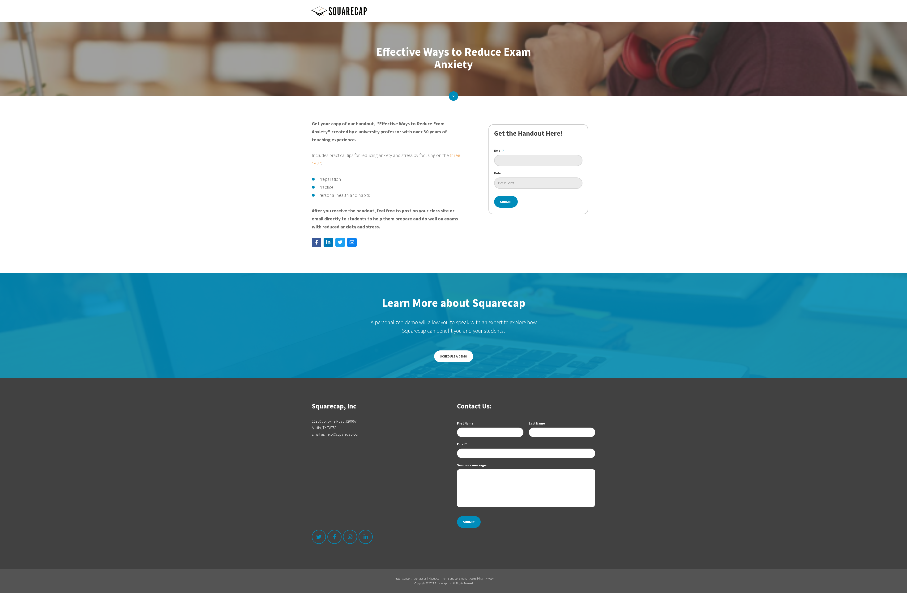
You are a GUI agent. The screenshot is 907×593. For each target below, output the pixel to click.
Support (406, 578)
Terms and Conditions (454, 578)
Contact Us (420, 578)
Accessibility (476, 578)
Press (397, 578)
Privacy (489, 578)
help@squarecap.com (343, 434)
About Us (434, 578)
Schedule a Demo (453, 356)
